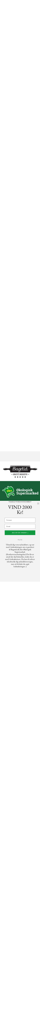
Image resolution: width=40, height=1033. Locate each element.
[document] (20, 516)
